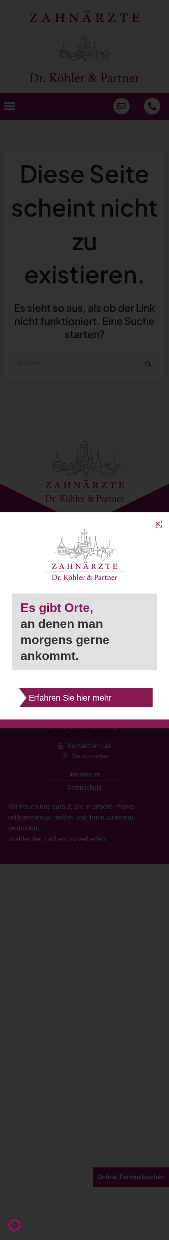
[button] (15, 1225)
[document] (84, 620)
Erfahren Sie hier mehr (70, 697)
